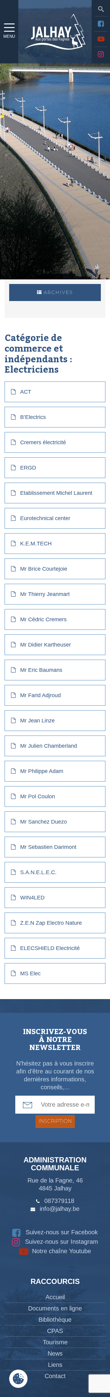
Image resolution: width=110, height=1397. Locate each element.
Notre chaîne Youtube (60, 1251)
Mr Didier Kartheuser (45, 645)
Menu (9, 36)
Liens (55, 1364)
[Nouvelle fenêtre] (101, 23)
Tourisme (55, 1342)
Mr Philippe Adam (41, 771)
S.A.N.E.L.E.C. (38, 872)
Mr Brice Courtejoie (43, 569)
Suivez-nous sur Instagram (60, 1241)
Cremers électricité (43, 442)
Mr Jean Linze (37, 721)
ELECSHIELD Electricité (50, 948)
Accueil (55, 1297)
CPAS (55, 1331)
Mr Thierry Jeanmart (45, 594)
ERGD (28, 468)
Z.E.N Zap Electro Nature (51, 923)
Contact (55, 1376)
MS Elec (30, 973)
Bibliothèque (55, 1319)
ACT (25, 392)
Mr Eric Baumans (41, 670)
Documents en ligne (55, 1308)
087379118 (59, 1200)
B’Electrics (33, 417)
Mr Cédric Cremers (43, 619)
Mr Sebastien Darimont (48, 847)
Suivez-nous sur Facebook (61, 1232)
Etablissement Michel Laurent (56, 493)
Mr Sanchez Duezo (43, 822)
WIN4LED (32, 898)
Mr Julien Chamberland (48, 746)
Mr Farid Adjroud (40, 695)
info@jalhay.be (59, 1208)
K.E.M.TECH (36, 544)
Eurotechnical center (45, 518)
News (55, 1353)
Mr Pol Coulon (37, 796)
